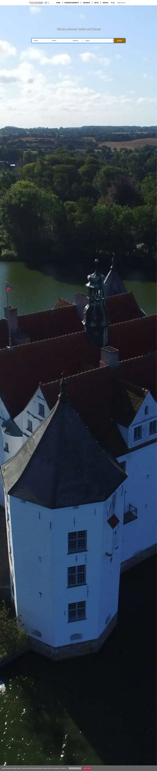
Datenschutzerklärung (75, 768)
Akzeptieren (87, 768)
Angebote (86, 3)
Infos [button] (96, 3)
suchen (119, 41)
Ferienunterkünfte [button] (71, 3)
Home (58, 3)
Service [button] (105, 3)
